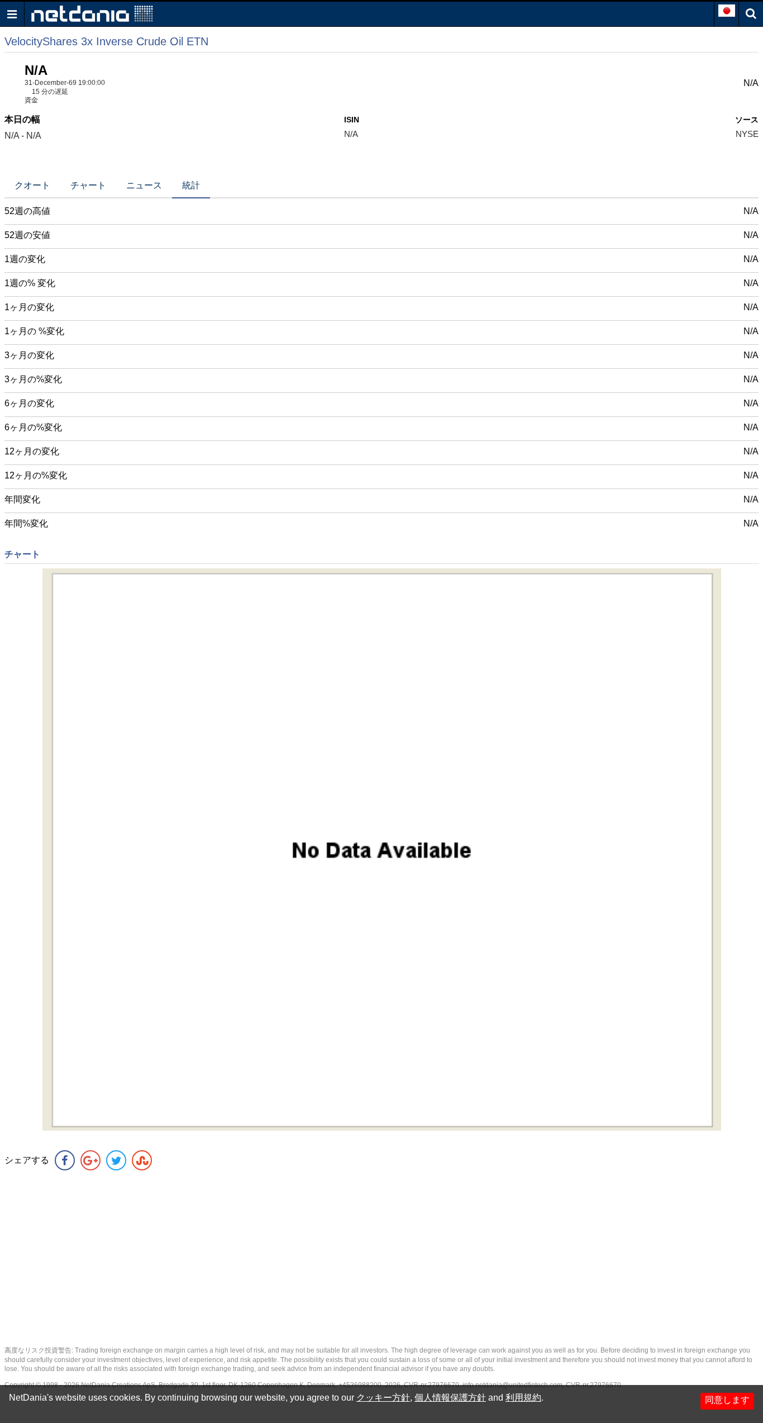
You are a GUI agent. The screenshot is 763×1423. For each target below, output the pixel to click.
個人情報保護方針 (450, 1397)
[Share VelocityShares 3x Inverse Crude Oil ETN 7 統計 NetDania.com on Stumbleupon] (142, 1160)
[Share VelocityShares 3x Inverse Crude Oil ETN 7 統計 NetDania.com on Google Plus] (90, 1160)
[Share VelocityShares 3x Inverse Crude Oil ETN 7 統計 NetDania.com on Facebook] (65, 1160)
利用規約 (523, 1397)
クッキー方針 (383, 1397)
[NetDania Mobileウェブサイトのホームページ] (92, 13)
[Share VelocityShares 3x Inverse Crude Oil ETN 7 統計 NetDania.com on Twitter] (116, 1160)
